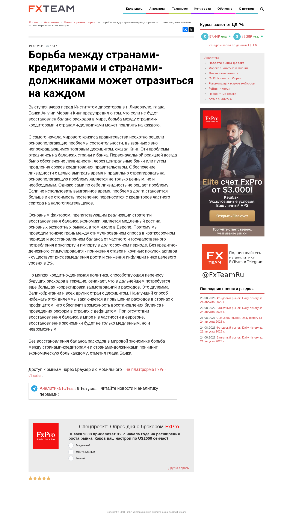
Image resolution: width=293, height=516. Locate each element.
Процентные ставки (222, 93)
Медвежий (83, 445)
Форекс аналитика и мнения (229, 68)
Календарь (134, 8)
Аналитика (157, 8)
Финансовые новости (224, 73)
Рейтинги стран (219, 88)
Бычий (80, 458)
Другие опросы (178, 467)
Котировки (202, 8)
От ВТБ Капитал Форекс (225, 78)
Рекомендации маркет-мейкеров (232, 83)
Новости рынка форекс (226, 63)
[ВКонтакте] (185, 29)
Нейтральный (85, 451)
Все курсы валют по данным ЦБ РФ (232, 45)
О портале (247, 8)
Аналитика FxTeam (58, 388)
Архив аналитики (221, 99)
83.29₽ (244, 36)
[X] (191, 29)
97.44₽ (212, 36)
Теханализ (180, 8)
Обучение (224, 8)
